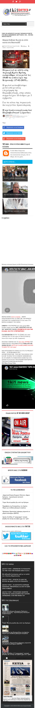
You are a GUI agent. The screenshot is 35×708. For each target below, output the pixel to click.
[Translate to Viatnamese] (20, 555)
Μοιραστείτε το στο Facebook (15, 127)
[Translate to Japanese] (22, 553)
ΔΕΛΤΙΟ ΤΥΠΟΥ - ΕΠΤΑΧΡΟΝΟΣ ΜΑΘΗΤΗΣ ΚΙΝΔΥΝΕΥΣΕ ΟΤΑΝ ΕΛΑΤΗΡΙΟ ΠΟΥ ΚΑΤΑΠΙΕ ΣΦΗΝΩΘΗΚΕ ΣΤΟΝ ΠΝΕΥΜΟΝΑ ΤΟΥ (16, 593)
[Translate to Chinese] (10, 553)
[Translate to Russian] (32, 553)
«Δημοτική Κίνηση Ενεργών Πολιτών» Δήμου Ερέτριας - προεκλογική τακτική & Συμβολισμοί (16, 496)
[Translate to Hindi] (16, 553)
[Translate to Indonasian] (18, 553)
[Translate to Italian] (20, 553)
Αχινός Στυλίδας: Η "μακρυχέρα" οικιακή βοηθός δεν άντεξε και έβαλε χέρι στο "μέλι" (16, 654)
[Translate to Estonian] (12, 553)
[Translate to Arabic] (9, 553)
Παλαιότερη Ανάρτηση (27, 264)
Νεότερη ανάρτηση (7, 264)
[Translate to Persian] (24, 553)
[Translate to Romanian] (30, 553)
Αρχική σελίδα (17, 264)
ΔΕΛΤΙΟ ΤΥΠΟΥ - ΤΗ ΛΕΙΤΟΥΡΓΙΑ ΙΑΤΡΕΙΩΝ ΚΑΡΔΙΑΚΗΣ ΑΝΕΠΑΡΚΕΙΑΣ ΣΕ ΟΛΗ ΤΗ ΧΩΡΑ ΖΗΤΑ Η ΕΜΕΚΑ (16, 586)
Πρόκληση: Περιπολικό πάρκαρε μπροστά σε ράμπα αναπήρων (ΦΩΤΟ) (16, 643)
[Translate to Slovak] (14, 555)
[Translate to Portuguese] (28, 553)
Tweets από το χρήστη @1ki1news (11, 531)
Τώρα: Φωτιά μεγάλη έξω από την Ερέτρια (15, 502)
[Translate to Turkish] (7, 553)
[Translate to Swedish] (16, 555)
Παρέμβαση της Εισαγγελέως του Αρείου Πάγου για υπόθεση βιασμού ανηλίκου (15, 633)
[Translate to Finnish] (14, 553)
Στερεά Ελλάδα (10, 47)
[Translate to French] (3, 553)
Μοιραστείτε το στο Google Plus (15, 138)
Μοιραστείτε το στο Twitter (14, 133)
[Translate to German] (5, 553)
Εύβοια (4, 47)
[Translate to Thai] (18, 555)
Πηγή (4, 123)
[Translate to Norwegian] (26, 553)
